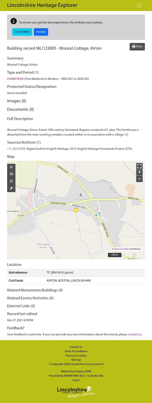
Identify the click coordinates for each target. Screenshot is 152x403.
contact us (134, 334)
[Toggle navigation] (139, 5)
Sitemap (76, 359)
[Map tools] (11, 188)
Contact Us (76, 347)
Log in (76, 380)
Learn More (22, 32)
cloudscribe (96, 375)
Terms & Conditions (76, 351)
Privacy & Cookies (76, 355)
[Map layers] (11, 167)
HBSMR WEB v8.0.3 (75, 375)
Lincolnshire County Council (86, 364)
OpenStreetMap (121, 249)
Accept (41, 32)
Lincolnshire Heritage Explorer (42, 5)
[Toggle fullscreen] (139, 166)
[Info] (11, 181)
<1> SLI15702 (16, 149)
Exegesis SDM (83, 371)
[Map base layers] (11, 174)
